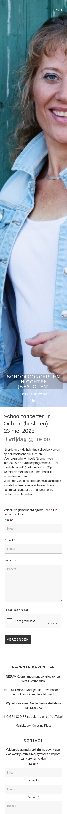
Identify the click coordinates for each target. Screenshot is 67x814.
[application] (33, 398)
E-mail (10, 540)
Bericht (10, 560)
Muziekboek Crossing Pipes (34, 725)
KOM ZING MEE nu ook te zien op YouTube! (33, 716)
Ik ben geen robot (16, 609)
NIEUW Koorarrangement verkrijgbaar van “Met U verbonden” (33, 679)
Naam (9, 519)
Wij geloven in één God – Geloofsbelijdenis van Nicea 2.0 (33, 705)
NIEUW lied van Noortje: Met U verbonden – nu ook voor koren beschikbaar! (33, 692)
